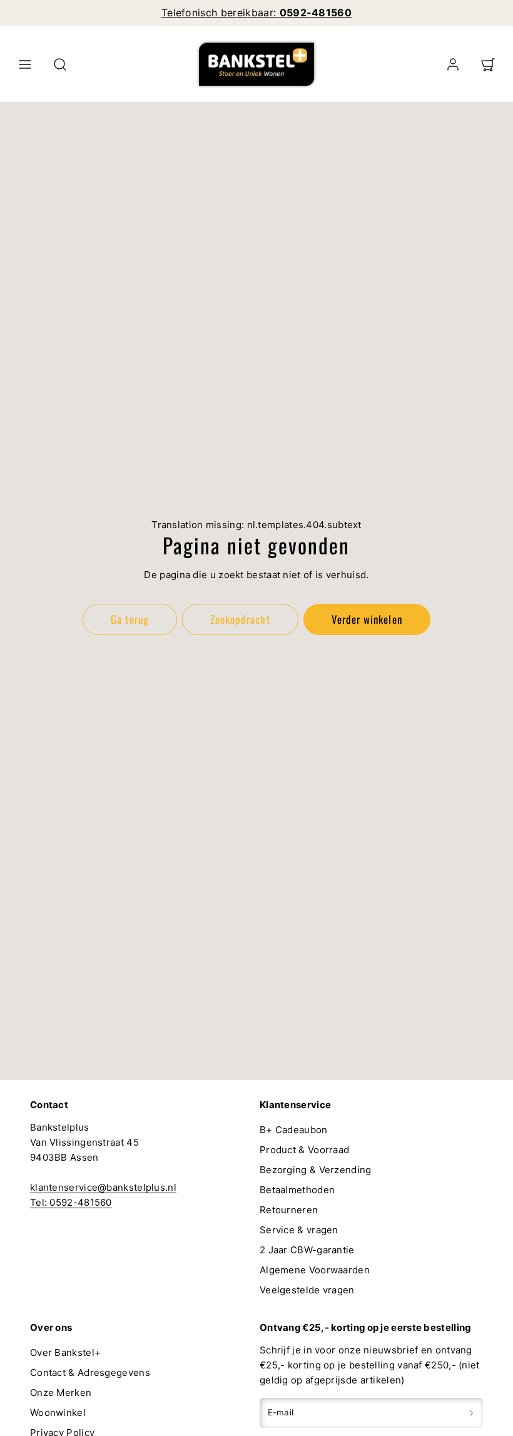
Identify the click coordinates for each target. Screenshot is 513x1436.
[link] (453, 64)
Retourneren (289, 1210)
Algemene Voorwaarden (315, 1270)
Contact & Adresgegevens (90, 1372)
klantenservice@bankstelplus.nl (103, 1187)
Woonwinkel (58, 1412)
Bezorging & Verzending (316, 1170)
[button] (25, 64)
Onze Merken (60, 1392)
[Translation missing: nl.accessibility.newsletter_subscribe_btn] (471, 1413)
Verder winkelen (367, 619)
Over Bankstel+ (65, 1352)
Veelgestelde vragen (307, 1290)
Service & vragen (299, 1230)
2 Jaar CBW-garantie (307, 1250)
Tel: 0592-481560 (71, 1202)
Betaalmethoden (297, 1190)
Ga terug (129, 619)
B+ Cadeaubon (294, 1130)
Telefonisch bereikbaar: (256, 12)
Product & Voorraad (304, 1150)
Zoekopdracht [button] (240, 619)
